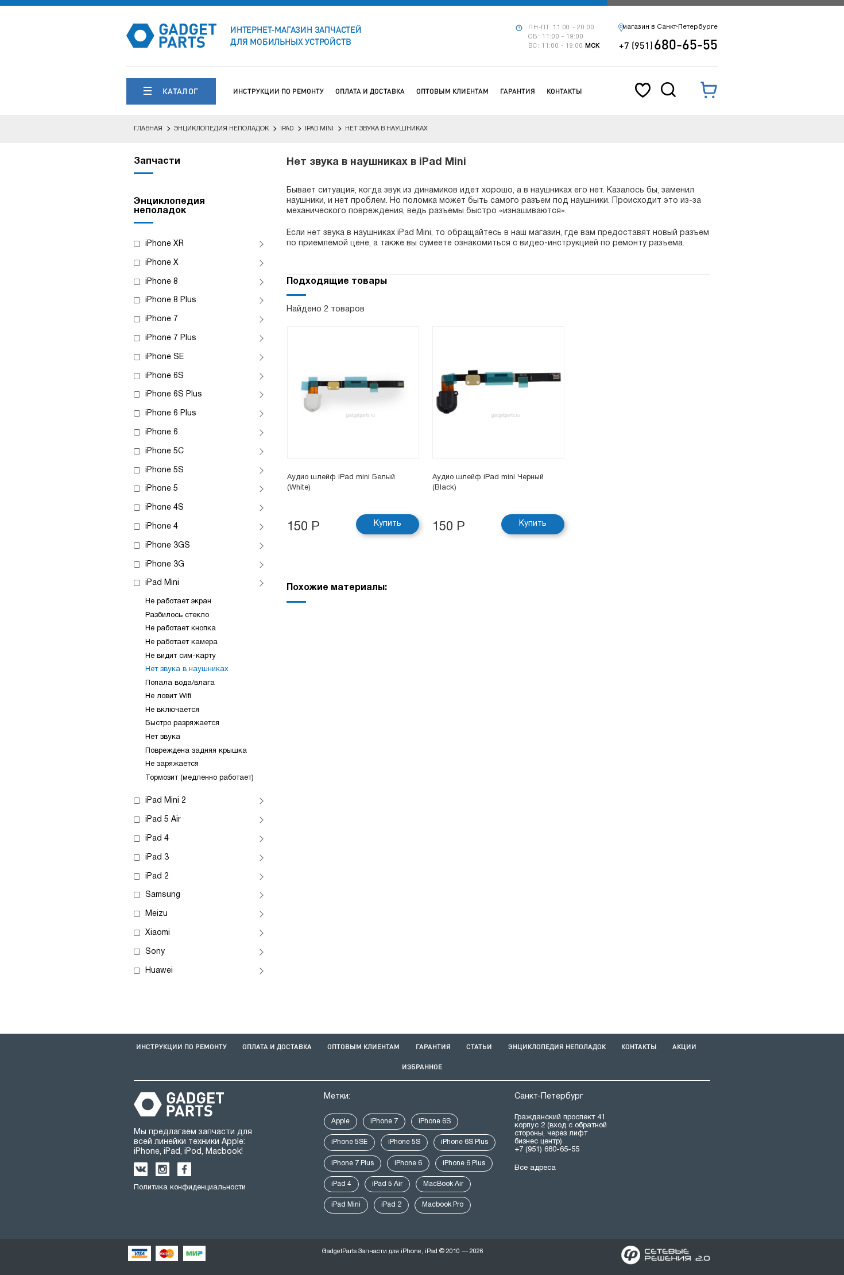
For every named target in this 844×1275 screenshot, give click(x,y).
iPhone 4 (161, 526)
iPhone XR (164, 244)
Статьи (479, 1046)
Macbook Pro (442, 1204)
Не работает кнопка (180, 628)
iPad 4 (157, 838)
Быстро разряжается (182, 723)
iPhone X (162, 263)
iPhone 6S (164, 376)
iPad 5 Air (163, 819)
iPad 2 (157, 876)
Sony (155, 952)
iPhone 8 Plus (170, 300)
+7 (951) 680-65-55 (546, 1149)
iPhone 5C (164, 451)
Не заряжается (172, 764)
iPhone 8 (161, 282)
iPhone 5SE (349, 1142)
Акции (684, 1046)
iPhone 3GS (167, 545)
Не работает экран (178, 601)
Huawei (159, 970)
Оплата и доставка (370, 91)
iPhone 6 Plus (170, 413)
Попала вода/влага (180, 683)
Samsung (162, 895)
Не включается (172, 710)
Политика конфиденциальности (190, 1187)
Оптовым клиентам (452, 91)
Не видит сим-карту (180, 656)
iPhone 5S (164, 470)
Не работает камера (181, 642)
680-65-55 (668, 44)
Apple (340, 1121)
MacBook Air (443, 1184)
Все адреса (535, 1168)
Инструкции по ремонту (278, 91)
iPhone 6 (161, 432)
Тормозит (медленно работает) (199, 778)
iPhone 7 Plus (170, 338)
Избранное (422, 1066)
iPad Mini (162, 583)
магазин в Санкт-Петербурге (670, 27)
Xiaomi (157, 933)
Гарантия (517, 91)
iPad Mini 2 (165, 800)
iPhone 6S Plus (173, 394)
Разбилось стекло (177, 615)
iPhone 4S (164, 507)
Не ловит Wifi (168, 696)
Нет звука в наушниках (187, 669)
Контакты (564, 91)
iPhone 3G (164, 564)
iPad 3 (157, 857)
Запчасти (157, 161)
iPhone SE (164, 357)
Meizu (156, 914)
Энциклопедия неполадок (557, 1046)
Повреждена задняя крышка (196, 751)
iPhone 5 (161, 488)
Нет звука (162, 737)
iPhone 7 (161, 319)
